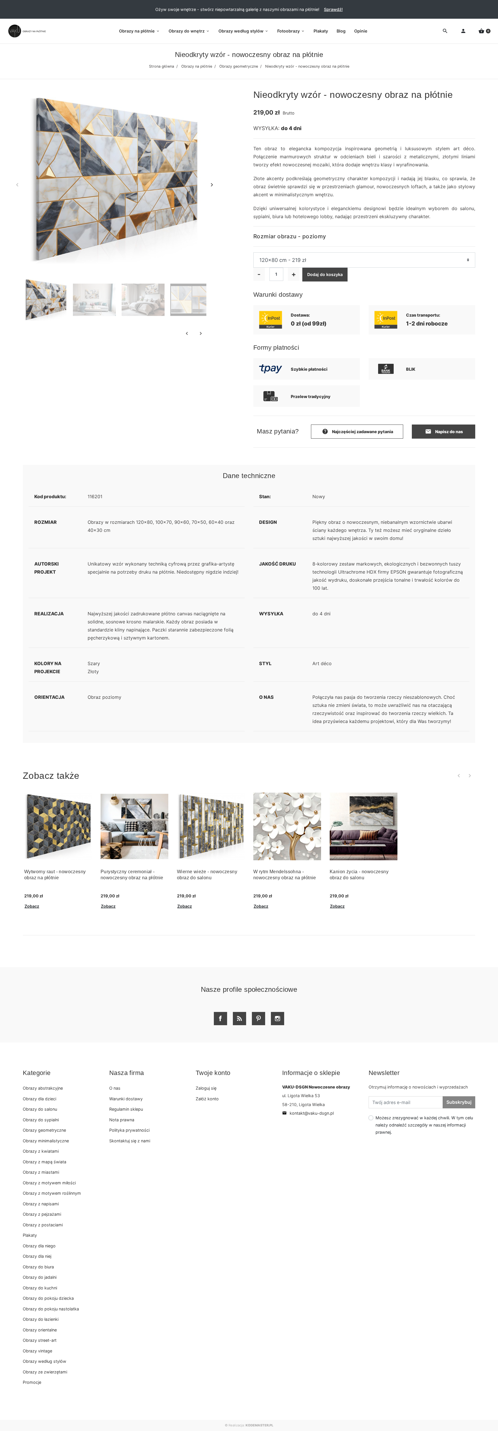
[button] (484, 31)
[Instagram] (277, 1018)
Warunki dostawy (126, 1098)
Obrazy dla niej (37, 1256)
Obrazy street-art (39, 1340)
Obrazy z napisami (41, 1203)
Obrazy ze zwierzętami (45, 1371)
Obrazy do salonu (40, 1109)
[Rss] (239, 1018)
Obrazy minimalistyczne (46, 1140)
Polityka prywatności (129, 1130)
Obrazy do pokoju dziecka (48, 1298)
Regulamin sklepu (126, 1109)
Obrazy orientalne (40, 1329)
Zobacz (31, 906)
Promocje (32, 1382)
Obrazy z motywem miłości (49, 1182)
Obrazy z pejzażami (42, 1214)
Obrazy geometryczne (238, 66)
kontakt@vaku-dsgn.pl (308, 1113)
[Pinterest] (258, 1018)
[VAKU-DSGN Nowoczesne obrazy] (26, 31)
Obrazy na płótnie (196, 66)
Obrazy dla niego (39, 1245)
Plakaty (30, 1235)
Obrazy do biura (38, 1266)
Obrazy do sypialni (41, 1119)
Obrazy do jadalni (39, 1277)
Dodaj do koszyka (325, 274)
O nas (114, 1088)
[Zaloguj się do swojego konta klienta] (463, 31)
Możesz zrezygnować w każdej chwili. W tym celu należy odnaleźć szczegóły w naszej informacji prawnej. (424, 1125)
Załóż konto (207, 1098)
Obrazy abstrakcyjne (43, 1088)
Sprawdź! (333, 9)
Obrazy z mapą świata (44, 1161)
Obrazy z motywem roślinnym (52, 1193)
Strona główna (161, 66)
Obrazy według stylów (44, 1361)
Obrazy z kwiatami (41, 1151)
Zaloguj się (206, 1088)
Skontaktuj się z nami (129, 1140)
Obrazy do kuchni (40, 1287)
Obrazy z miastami (41, 1172)
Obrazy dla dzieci (39, 1098)
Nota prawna (121, 1119)
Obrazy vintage (37, 1350)
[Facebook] (220, 1018)
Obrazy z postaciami (43, 1224)
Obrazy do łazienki (41, 1319)
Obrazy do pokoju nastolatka (51, 1308)
